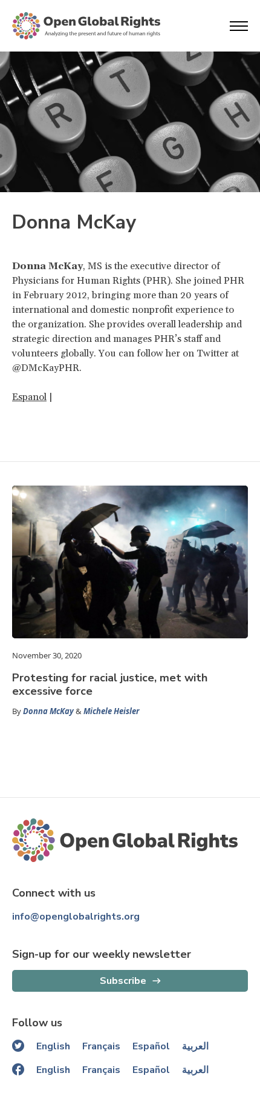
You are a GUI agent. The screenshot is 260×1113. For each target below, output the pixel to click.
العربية (195, 1046)
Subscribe (123, 981)
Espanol (29, 397)
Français (101, 1046)
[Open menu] (239, 26)
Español (151, 1046)
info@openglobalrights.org (76, 916)
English (53, 1046)
